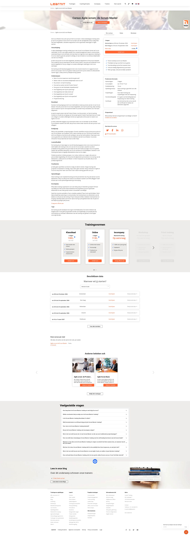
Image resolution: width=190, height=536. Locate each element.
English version (109, 514)
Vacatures (71, 509)
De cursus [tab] (109, 33)
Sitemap (84, 529)
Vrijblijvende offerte (110, 499)
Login (101, 529)
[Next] (153, 247)
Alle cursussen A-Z (54, 495)
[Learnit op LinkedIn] (130, 530)
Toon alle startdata (95, 326)
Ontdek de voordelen (111, 117)
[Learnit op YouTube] (137, 530)
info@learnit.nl (131, 509)
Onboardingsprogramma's (56, 516)
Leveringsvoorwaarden (74, 503)
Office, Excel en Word (93, 505)
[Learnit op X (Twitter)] (133, 530)
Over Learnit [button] (117, 4)
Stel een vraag (109, 497)
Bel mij (107, 501)
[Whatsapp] (122, 130)
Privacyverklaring (73, 505)
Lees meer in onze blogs (59, 481)
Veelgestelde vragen (74, 512)
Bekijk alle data (131, 294)
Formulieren (72, 507)
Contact (71, 495)
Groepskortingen (110, 503)
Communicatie (91, 495)
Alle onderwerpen (110, 495)
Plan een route (128, 501)
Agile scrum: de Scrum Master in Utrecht (58, 344)
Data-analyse (91, 507)
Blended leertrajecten (55, 505)
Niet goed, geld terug (111, 509)
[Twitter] (107, 130)
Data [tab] (121, 33)
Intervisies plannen (54, 520)
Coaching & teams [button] (85, 4)
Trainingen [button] (72, 4)
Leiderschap (90, 501)
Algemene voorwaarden (74, 529)
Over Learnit (72, 497)
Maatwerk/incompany (55, 512)
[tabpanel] (95, 192)
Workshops (53, 503)
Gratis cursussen (54, 522)
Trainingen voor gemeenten (57, 518)
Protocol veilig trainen (111, 512)
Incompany (97, 4)
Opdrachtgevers (73, 501)
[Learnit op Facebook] (126, 530)
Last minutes (53, 507)
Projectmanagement (93, 497)
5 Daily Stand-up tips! (59, 478)
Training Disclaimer (62, 529)
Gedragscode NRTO (74, 522)
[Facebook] (112, 130)
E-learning (52, 501)
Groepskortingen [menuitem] (92, 513)
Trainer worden (72, 514)
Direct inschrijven (102, 22)
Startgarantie (72, 516)
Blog (51, 499)
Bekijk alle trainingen (95, 393)
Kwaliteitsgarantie (73, 518)
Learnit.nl (53, 529)
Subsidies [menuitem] (90, 517)
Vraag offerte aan (87, 22)
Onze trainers (72, 499)
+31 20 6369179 (133, 507)
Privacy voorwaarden (93, 529)
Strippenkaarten (110, 505)
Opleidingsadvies (54, 509)
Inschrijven (134, 43)
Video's (52, 524)
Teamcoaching (91, 499)
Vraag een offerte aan (57, 203)
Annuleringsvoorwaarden (75, 520)
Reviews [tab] (133, 33)
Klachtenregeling (73, 524)
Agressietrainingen (54, 514)
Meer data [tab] (108, 48)
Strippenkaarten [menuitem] (91, 515)
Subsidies (108, 507)
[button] (125, 4)
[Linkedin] (117, 130)
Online (52, 497)
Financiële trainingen (92, 503)
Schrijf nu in (121, 52)
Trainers (107, 4)
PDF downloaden (111, 134)
